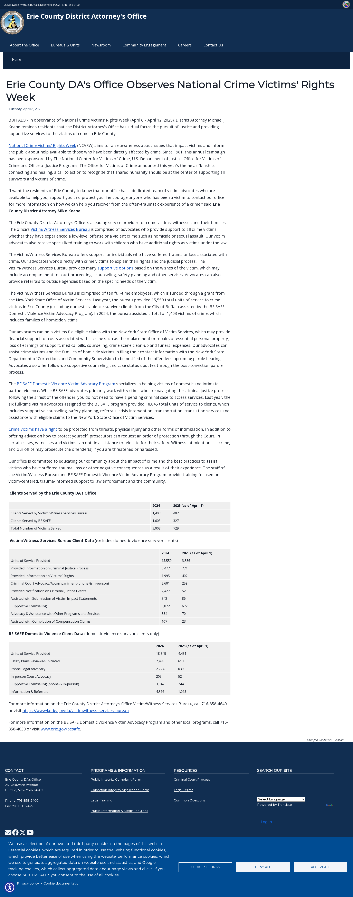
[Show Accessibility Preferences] (9, 887)
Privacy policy (28, 883)
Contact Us (213, 45)
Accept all (320, 867)
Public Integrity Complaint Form (116, 779)
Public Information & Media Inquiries (119, 811)
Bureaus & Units (65, 45)
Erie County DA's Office (23, 779)
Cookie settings (205, 867)
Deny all (263, 867)
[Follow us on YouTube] (30, 834)
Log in (266, 822)
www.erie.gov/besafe (60, 729)
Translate (285, 805)
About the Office (24, 45)
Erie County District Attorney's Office (86, 15)
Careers (185, 45)
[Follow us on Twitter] (22, 834)
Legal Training (101, 800)
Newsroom (101, 45)
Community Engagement (144, 45)
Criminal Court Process (192, 779)
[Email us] (8, 834)
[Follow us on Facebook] (15, 834)
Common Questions (189, 800)
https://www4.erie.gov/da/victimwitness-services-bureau (75, 710)
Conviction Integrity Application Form (120, 790)
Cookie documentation (62, 883)
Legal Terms (183, 790)
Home (16, 59)
